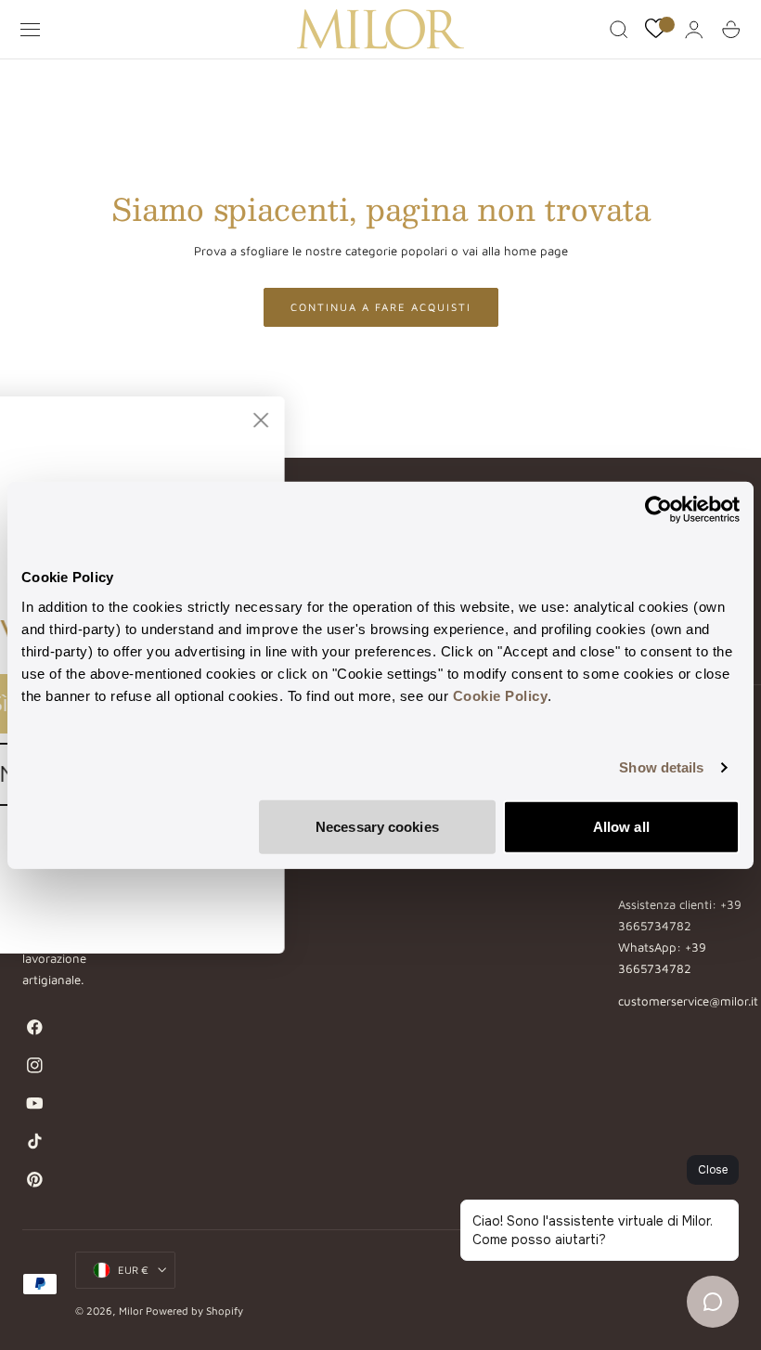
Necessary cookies (377, 826)
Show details (661, 767)
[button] (30, 29)
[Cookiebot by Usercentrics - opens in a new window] (658, 510)
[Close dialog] (417, 420)
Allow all (621, 826)
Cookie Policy (500, 695)
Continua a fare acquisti (380, 307)
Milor (131, 1311)
